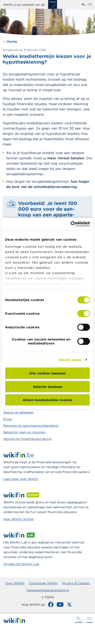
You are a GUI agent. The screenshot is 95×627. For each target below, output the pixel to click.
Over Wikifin (15, 583)
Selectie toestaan (47, 386)
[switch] (83, 313)
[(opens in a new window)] (52, 4)
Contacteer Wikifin (43, 583)
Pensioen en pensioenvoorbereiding (30, 426)
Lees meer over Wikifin (20, 479)
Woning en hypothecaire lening (27, 439)
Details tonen (70, 359)
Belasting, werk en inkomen (24, 432)
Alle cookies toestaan (47, 373)
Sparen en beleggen (18, 412)
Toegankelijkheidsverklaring (47, 590)
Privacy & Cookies (76, 583)
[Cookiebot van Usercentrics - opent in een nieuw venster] (70, 224)
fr (90, 4)
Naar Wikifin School (18, 519)
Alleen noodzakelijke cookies (47, 400)
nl (84, 4)
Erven (7, 419)
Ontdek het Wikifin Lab (21, 564)
